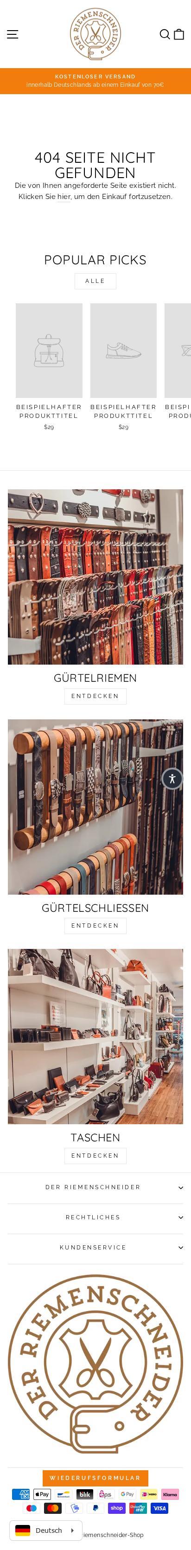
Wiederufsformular (95, 1478)
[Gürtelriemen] (95, 577)
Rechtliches (93, 1217)
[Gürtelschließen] (95, 807)
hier (63, 196)
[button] (172, 779)
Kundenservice (93, 1247)
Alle (95, 281)
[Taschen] (95, 1036)
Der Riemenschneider (93, 1187)
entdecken (95, 696)
